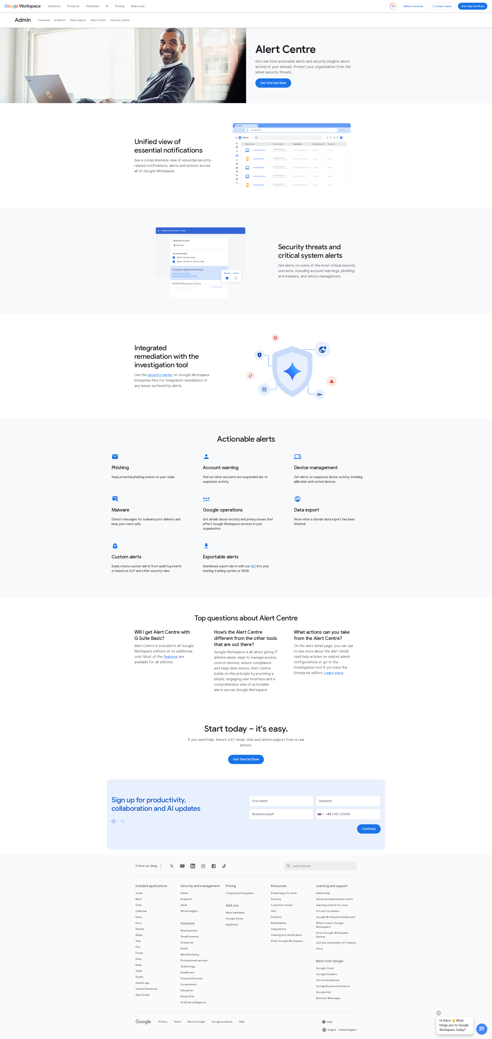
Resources (138, 6)
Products (73, 6)
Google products (221, 1021)
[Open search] (393, 6)
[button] (481, 1029)
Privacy (163, 1021)
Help (241, 1021)
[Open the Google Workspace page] (23, 6)
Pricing (119, 6)
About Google (196, 1021)
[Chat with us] (481, 1029)
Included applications (151, 886)
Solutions (54, 6)
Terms (177, 1021)
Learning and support (332, 886)
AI (107, 6)
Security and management (200, 886)
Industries (92, 6)
